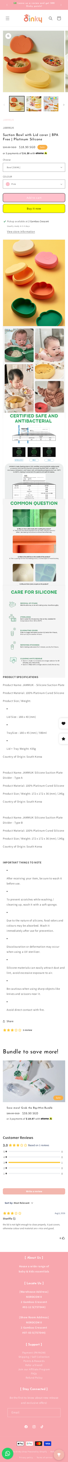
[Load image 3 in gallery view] (51, 103)
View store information (21, 231)
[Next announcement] (61, 5)
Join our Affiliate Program (34, 1369)
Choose (7, 159)
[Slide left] (4, 105)
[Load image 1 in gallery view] (16, 103)
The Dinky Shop (19, 1451)
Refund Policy (34, 1377)
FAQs (34, 1373)
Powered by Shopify (37, 1451)
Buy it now (34, 208)
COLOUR (7, 176)
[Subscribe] (56, 1412)
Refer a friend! (34, 1365)
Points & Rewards (34, 1361)
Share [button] (10, 1021)
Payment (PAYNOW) (34, 1352)
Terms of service (45, 1457)
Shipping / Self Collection (34, 1356)
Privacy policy (26, 1457)
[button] (7, 18)
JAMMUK (8, 120)
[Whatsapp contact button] (7, 1453)
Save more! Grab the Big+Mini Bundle (30, 1108)
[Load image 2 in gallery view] (33, 103)
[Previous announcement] (7, 5)
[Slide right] (64, 105)
